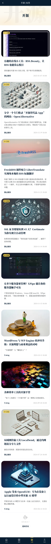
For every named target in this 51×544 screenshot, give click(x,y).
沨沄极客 (7, 75)
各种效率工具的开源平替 (17, 392)
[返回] (3, 3)
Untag (6, 355)
